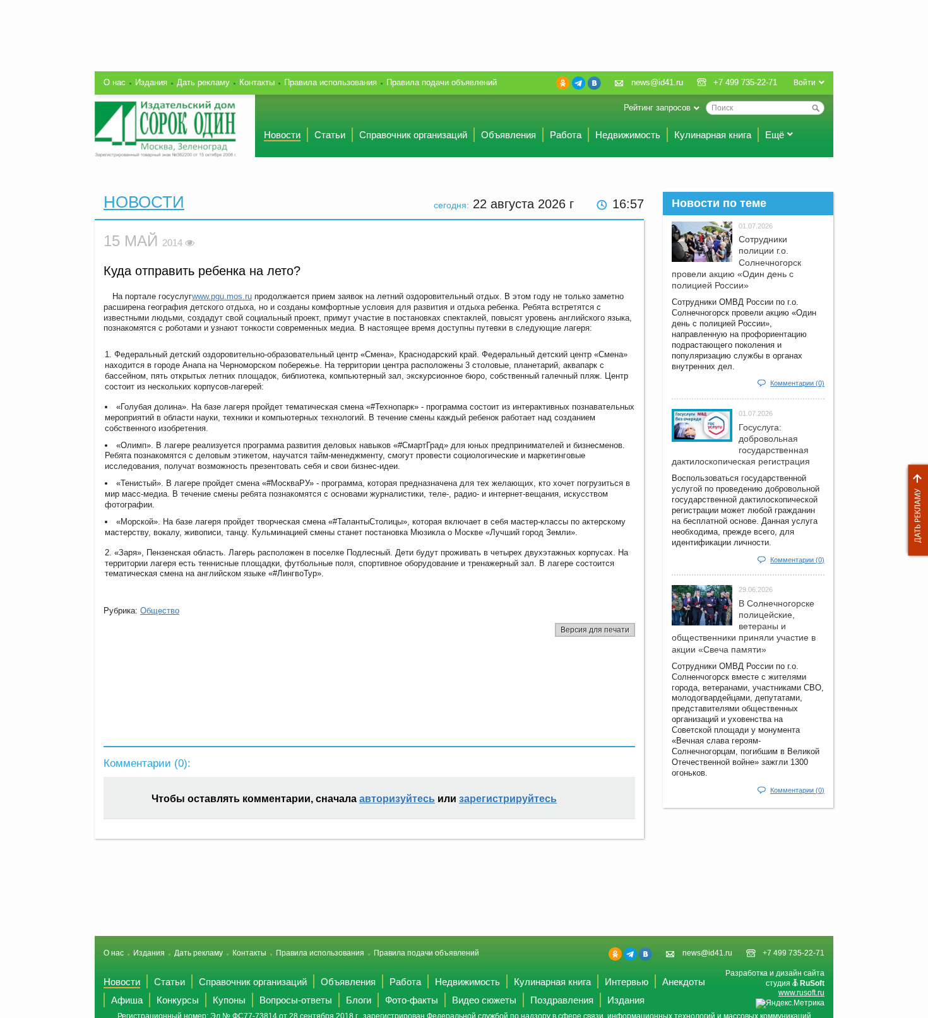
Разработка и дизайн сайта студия (774, 983)
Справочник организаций (413, 134)
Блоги (358, 1000)
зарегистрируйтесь (508, 798)
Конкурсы (178, 1000)
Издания (151, 82)
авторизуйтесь (397, 798)
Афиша (127, 1000)
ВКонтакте (594, 83)
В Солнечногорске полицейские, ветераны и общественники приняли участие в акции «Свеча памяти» (744, 626)
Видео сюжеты (484, 1000)
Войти (805, 82)
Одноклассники (562, 83)
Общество (159, 610)
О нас (115, 82)
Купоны (229, 1000)
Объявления (508, 134)
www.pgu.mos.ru (222, 296)
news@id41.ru (657, 82)
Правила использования (330, 82)
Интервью (626, 981)
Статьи (329, 134)
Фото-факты (411, 1000)
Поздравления (561, 1000)
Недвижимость (627, 134)
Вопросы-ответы (295, 1000)
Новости (282, 134)
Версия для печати (595, 629)
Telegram (578, 83)
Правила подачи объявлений (441, 82)
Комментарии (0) (797, 383)
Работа (565, 134)
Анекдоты (683, 981)
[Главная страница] (165, 129)
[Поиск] (815, 108)
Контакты (257, 82)
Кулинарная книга (712, 134)
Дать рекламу (914, 510)
